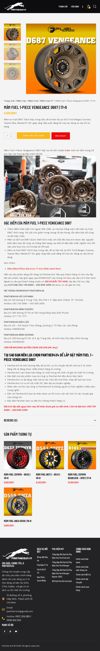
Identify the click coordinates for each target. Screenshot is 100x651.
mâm (67, 150)
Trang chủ (9, 100)
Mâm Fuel (33, 100)
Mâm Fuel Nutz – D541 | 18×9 (48, 476)
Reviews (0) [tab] (10, 420)
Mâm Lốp (21, 100)
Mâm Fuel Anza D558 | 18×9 (17, 520)
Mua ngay (60, 136)
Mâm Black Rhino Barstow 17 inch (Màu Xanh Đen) (34, 268)
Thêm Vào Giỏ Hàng (33, 135)
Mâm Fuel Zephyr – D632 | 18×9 (17, 476)
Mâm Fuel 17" (47, 100)
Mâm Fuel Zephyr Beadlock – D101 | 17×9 (79, 476)
